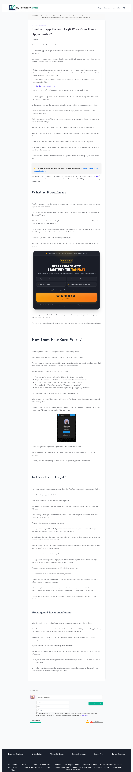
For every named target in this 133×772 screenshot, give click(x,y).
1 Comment (35, 39)
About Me (116, 8)
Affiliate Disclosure (57, 754)
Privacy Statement (118, 754)
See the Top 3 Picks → (66, 297)
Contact (107, 8)
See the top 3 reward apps (45, 86)
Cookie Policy (99, 754)
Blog (99, 8)
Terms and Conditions (15, 754)
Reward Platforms (39, 25)
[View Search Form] (124, 8)
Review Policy (37, 754)
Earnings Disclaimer (79, 754)
